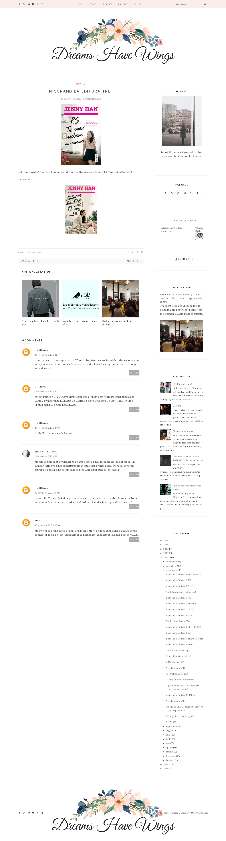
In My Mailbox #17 (174, 662)
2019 (165, 540)
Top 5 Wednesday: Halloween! (180, 592)
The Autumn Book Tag (177, 650)
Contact (123, 4)
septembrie (172, 726)
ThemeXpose (202, 812)
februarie (171, 756)
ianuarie (170, 760)
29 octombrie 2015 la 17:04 (47, 427)
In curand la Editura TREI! (178, 580)
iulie (168, 734)
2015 (165, 557)
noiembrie (171, 566)
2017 (165, 549)
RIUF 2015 (170, 722)
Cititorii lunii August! (183, 431)
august (169, 730)
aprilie (169, 747)
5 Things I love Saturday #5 (179, 716)
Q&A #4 (177, 405)
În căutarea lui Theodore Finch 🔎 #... (79, 322)
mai (168, 743)
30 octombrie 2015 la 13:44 (47, 525)
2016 (165, 553)
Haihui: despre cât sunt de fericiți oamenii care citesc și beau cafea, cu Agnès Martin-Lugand (181, 298)
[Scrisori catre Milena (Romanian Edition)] (199, 240)
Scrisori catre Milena (171, 227)
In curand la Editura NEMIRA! (180, 644)
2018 (165, 544)
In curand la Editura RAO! (178, 632)
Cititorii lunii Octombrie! (178, 656)
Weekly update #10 (175, 701)
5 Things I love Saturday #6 (179, 679)
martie (169, 751)
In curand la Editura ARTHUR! (180, 603)
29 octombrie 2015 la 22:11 (47, 456)
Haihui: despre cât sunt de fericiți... (116, 322)
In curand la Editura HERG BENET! (183, 574)
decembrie (171, 561)
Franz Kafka (167, 231)
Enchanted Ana (46, 451)
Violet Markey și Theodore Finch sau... (40, 322)
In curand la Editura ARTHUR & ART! (184, 638)
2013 (165, 768)
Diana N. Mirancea (73, 99)
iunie (168, 739)
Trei (39, 252)
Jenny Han (81, 84)
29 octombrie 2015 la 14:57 (47, 354)
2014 (165, 764)
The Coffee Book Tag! (176, 673)
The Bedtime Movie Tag (177, 621)
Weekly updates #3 (182, 384)
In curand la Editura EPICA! (179, 586)
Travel (93, 4)
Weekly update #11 (175, 668)
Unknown (41, 350)
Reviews (107, 4)
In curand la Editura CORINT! (180, 609)
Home (81, 4)
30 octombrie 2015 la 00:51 (47, 492)
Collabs (138, 4)
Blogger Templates (169, 812)
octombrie (171, 570)
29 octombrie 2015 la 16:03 (47, 391)
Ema (37, 520)
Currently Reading (185, 221)
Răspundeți (134, 373)
